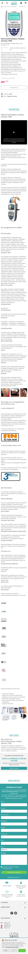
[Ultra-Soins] (25, 903)
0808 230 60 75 (7, 925)
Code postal (4, 834)
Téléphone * (4, 821)
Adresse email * (5, 814)
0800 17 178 (7, 928)
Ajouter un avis (14, 768)
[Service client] (25, 907)
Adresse (3, 827)
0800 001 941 (7, 926)
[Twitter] (15, 913)
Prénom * (3, 808)
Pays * (2, 847)
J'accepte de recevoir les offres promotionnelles (11, 867)
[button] (14, 132)
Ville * (2, 840)
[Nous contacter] (25, 918)
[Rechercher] (7, 3)
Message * (4, 853)
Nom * (2, 801)
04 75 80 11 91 (7, 924)
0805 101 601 (7, 922)
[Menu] (2, 3)
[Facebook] (11, 913)
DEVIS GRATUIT (14, 87)
